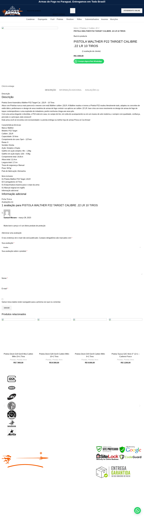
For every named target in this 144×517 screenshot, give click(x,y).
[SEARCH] (72, 10)
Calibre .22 (93, 28)
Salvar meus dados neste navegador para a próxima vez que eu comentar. (31, 302)
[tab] (50, 90)
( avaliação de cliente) (91, 51)
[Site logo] (12, 10)
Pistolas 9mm (22, 360)
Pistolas (83, 28)
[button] (4, 405)
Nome (5, 278)
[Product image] (18, 335)
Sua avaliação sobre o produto (14, 251)
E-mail (5, 289)
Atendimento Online (132, 10)
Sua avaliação (8, 243)
